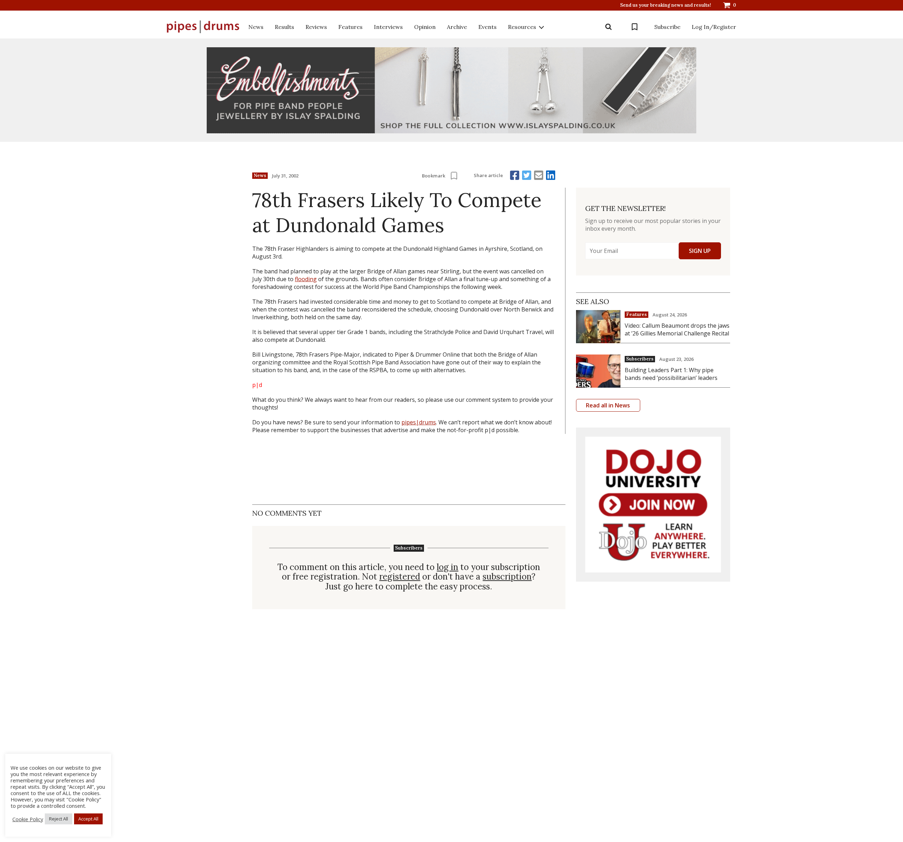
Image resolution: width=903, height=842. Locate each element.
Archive (457, 26)
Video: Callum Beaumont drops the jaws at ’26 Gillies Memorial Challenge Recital (677, 329)
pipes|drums (418, 422)
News (255, 26)
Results (284, 26)
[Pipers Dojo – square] (653, 505)
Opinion (425, 26)
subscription (507, 577)
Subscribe (667, 26)
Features (350, 26)
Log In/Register (714, 26)
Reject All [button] (58, 819)
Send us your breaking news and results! (665, 5)
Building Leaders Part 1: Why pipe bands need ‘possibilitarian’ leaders (671, 374)
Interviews (388, 26)
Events (487, 26)
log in (447, 567)
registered (399, 577)
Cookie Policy (27, 819)
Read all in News (608, 405)
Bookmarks (634, 26)
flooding (306, 279)
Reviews (316, 26)
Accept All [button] (88, 819)
